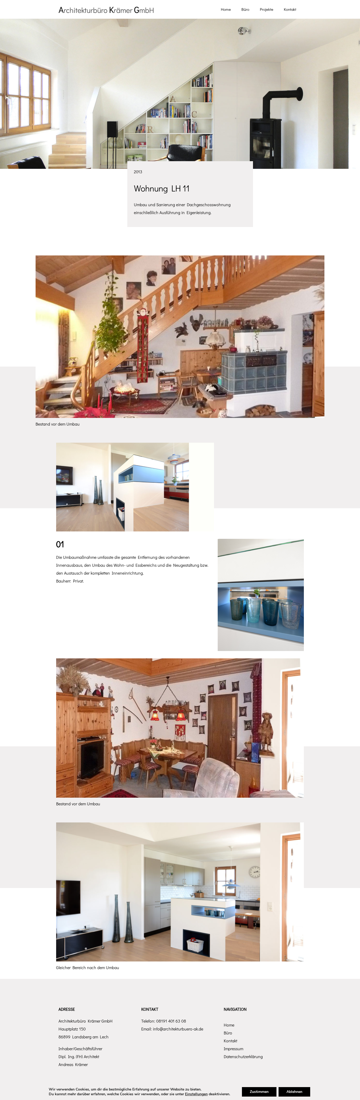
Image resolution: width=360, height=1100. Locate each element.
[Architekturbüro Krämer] (106, 9)
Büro (228, 1032)
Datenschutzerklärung (243, 1056)
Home (229, 1025)
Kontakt (230, 1040)
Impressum (233, 1048)
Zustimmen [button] (259, 1091)
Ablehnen (294, 1091)
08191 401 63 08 (171, 1021)
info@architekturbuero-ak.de (178, 1029)
